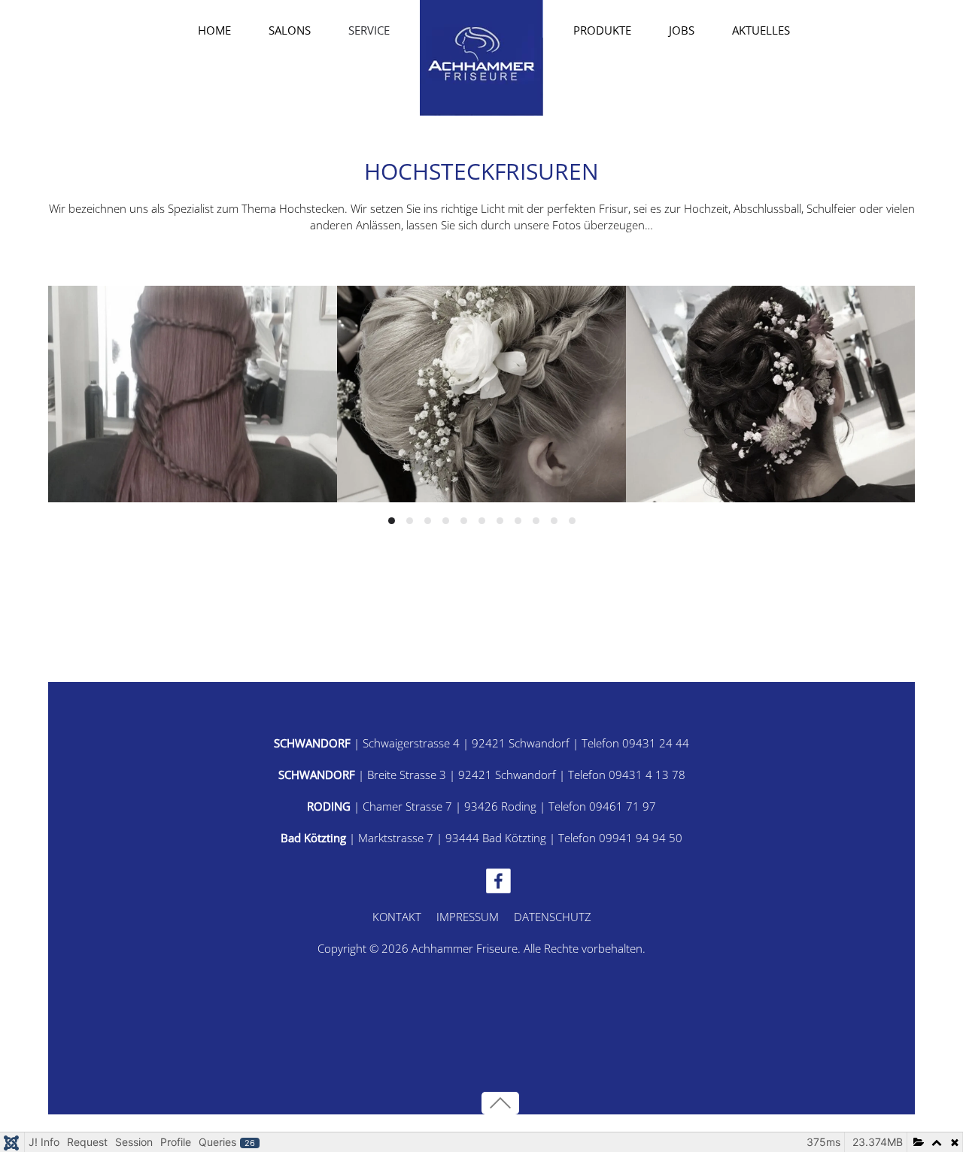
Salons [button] (290, 30)
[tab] (391, 520)
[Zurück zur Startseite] (481, 58)
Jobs (681, 30)
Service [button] (369, 30)
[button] (500, 1103)
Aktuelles (761, 30)
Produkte (602, 30)
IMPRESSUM (467, 916)
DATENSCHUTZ (552, 916)
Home (214, 30)
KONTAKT (396, 916)
